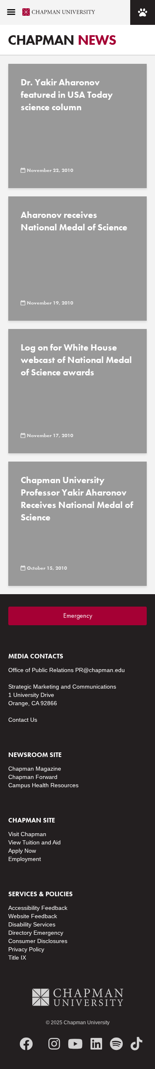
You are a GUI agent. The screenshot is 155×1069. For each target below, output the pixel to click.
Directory (20, 932)
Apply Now (22, 850)
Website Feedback (32, 916)
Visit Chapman (27, 834)
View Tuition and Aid (34, 842)
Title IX (17, 957)
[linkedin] (96, 1043)
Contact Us (22, 719)
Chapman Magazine (34, 768)
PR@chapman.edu (100, 670)
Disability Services (31, 924)
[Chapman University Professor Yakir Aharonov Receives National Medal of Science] (77, 524)
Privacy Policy (26, 949)
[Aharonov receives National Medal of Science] (77, 258)
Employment (24, 859)
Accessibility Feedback (37, 908)
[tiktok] (136, 1043)
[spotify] (116, 1043)
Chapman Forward (32, 777)
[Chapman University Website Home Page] (55, 12)
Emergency (77, 615)
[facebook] (26, 1043)
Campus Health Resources (43, 785)
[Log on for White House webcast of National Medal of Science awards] (77, 391)
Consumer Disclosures (37, 941)
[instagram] (54, 1043)
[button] (11, 12)
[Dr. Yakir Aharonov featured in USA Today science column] (77, 126)
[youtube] (75, 1043)
